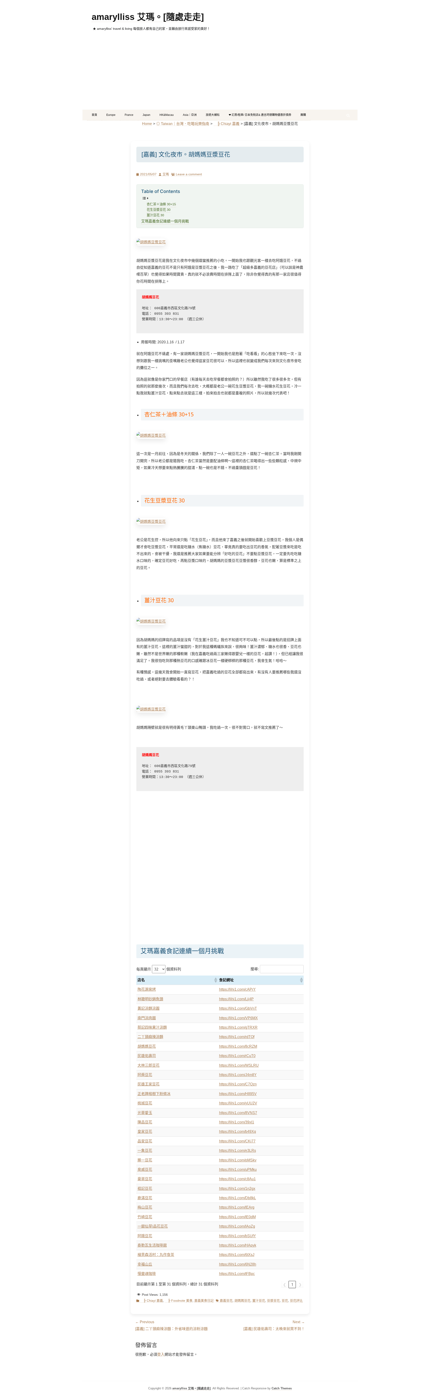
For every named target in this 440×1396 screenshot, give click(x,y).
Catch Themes (282, 1388)
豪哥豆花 (145, 1179)
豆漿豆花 (273, 1300)
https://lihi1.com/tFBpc (237, 1274)
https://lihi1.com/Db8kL (237, 1198)
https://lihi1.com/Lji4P (236, 999)
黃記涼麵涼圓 (149, 1008)
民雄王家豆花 (149, 1084)
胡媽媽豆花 (147, 1046)
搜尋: (254, 969)
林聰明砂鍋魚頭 (150, 999)
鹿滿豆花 (145, 1198)
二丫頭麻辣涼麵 (150, 1037)
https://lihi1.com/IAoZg (237, 1226)
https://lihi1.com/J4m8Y (238, 1075)
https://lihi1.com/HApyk (237, 1245)
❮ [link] (284, 1284)
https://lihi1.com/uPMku (238, 1169)
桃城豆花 (145, 1103)
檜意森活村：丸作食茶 (156, 1255)
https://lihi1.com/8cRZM (238, 1046)
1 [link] (292, 1284)
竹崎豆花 (145, 1217)
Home (147, 124)
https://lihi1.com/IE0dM (237, 1217)
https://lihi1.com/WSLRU (239, 1065)
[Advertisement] (220, 75)
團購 (303, 115)
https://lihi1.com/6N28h (237, 1264)
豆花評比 (296, 1300)
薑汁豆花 (258, 1300)
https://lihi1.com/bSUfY (237, 1236)
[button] (215, 980)
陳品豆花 (145, 1122)
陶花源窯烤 (147, 989)
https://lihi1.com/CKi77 (237, 1141)
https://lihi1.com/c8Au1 (237, 1179)
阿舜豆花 (145, 1075)
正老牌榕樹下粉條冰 (154, 1094)
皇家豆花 (145, 1131)
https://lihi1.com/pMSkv (237, 1160)
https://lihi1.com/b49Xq (237, 1131)
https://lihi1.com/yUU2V (238, 1103)
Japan (146, 115)
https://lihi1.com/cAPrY (237, 989)
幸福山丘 (145, 1264)
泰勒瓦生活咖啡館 (152, 1245)
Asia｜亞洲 (190, 115)
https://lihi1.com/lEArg (236, 1207)
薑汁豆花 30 (155, 215)
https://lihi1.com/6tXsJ (236, 1255)
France (129, 115)
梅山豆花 (145, 1207)
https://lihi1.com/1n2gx (237, 1188)
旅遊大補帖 (213, 115)
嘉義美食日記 (204, 1300)
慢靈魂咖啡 (147, 1274)
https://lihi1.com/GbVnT (238, 1008)
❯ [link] (300, 1284)
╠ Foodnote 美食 (178, 1300)
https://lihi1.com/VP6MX (238, 1018)
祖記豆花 (145, 1188)
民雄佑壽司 (147, 1056)
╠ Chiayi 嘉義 (226, 124)
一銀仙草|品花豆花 (153, 1226)
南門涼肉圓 (147, 1018)
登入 (161, 1354)
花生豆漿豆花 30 (158, 209)
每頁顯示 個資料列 (158, 969)
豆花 (285, 1300)
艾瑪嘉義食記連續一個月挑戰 (165, 221)
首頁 (94, 115)
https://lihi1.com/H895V (238, 1094)
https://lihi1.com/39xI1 (236, 1122)
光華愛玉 (145, 1113)
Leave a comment (189, 174)
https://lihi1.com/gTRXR (238, 1027)
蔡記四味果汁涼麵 (152, 1027)
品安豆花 (145, 1141)
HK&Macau (167, 115)
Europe (111, 115)
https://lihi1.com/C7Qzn (238, 1084)
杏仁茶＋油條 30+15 (161, 204)
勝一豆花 (145, 1160)
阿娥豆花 (145, 1236)
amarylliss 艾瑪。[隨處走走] (148, 17)
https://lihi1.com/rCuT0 (237, 1056)
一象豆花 (145, 1150)
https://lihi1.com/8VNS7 (238, 1113)
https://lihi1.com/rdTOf (236, 1037)
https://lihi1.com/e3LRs (237, 1150)
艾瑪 (165, 174)
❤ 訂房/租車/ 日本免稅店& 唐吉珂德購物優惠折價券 (260, 115)
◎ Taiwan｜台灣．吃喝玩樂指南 (182, 124)
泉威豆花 (145, 1169)
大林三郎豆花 (149, 1065)
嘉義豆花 (226, 1300)
